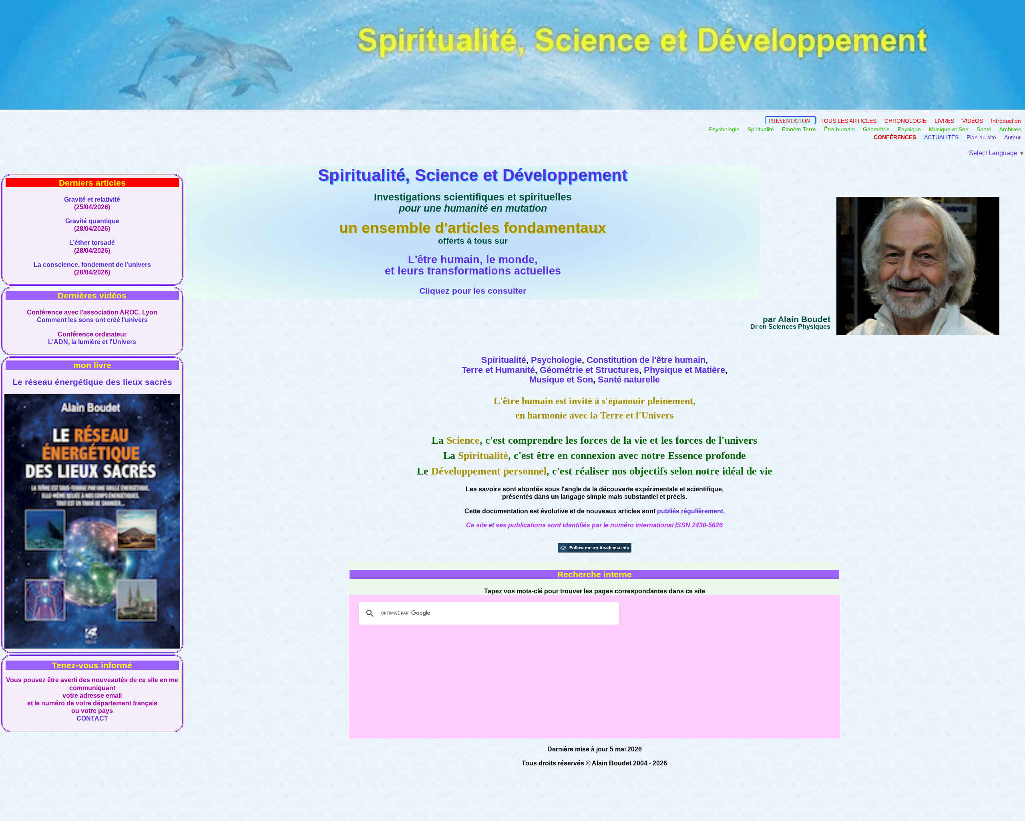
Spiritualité (761, 129)
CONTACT (92, 718)
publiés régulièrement (690, 511)
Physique (909, 129)
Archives (1010, 129)
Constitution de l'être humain (646, 360)
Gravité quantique (92, 221)
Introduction (1006, 121)
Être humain (839, 129)
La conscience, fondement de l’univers (92, 264)
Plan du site (981, 137)
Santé (984, 129)
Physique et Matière (684, 370)
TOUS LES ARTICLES (849, 121)
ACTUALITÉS (941, 137)
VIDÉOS (972, 121)
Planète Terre (800, 129)
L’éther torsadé (92, 242)
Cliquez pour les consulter (472, 290)
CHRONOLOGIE (905, 121)
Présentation (789, 121)
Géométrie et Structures (589, 370)
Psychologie (724, 129)
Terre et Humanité (498, 370)
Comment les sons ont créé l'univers (92, 319)
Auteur (1012, 137)
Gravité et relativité (92, 199)
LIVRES (944, 121)
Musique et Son (949, 129)
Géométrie (876, 129)
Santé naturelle (629, 379)
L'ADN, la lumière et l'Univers (92, 341)
